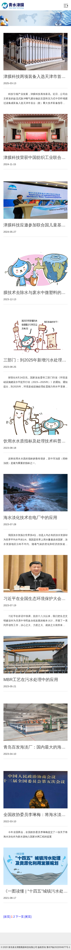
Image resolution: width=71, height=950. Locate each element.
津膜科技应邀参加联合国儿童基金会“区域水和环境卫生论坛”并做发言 (34, 225)
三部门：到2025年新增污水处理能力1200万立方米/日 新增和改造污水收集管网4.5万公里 (34, 360)
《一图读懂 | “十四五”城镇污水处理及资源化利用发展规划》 (35, 891)
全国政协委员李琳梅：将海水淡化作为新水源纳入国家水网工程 (34, 814)
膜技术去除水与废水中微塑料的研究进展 (34, 292)
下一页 (20, 916)
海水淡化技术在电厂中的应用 (30, 517)
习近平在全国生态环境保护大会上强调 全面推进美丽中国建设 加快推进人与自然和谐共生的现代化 (34, 598)
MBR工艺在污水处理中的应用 (30, 679)
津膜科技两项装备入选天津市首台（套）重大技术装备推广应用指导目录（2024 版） (34, 76)
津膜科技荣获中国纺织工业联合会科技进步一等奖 (34, 157)
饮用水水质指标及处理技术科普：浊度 (34, 441)
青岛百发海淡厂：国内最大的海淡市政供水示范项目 (34, 747)
